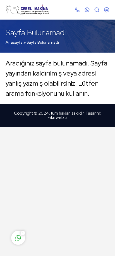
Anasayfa (14, 42)
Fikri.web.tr (57, 117)
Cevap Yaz (53, 216)
